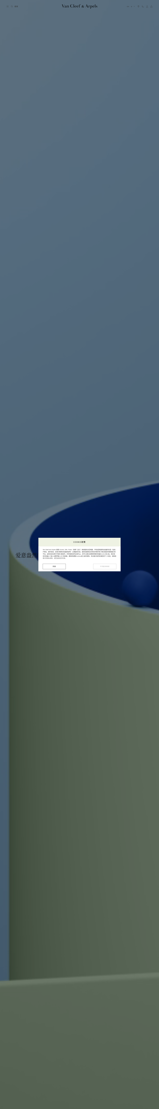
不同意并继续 (104, 566)
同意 (54, 566)
